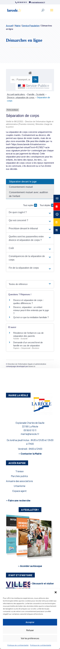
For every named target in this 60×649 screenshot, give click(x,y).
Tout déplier (45, 205)
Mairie (17, 25)
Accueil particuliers (16, 94)
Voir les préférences (30, 638)
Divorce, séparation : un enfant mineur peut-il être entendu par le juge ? (31, 310)
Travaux (19, 471)
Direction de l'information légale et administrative (27, 364)
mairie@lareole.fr (30, 433)
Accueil (9, 25)
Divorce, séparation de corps (21, 97)
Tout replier (28, 205)
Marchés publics (19, 476)
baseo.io (31, 366)
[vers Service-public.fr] (33, 86)
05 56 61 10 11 (30, 430)
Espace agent (19, 490)
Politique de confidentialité (18, 645)
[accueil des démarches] (30, 72)
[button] (55, 592)
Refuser (30, 630)
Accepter (30, 622)
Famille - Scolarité (36, 94)
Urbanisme (19, 485)
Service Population (30, 25)
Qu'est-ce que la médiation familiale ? (31, 317)
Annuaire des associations (19, 481)
